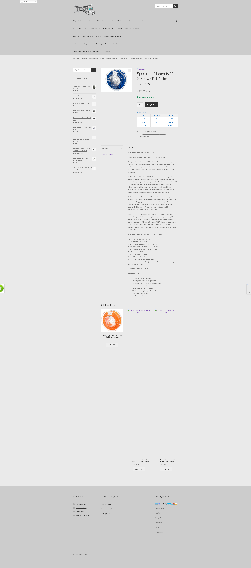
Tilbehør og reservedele (135, 21)
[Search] (175, 6)
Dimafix (115, 44)
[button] (129, 70)
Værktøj (107, 51)
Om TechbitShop (81, 508)
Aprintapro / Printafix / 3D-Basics (128, 28)
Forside (78, 59)
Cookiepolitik (105, 514)
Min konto (146, 6)
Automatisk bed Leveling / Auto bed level (87, 36)
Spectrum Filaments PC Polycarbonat (116, 59)
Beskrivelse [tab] (104, 148)
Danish (25, 1)
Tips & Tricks (80, 512)
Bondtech (93, 28)
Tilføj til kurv (151, 105)
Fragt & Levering (81, 504)
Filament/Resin (116, 21)
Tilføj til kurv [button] (112, 344)
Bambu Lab (107, 28)
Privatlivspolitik (106, 504)
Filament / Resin (86, 59)
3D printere (101, 21)
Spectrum (147, 136)
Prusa (115, 51)
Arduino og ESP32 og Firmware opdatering (87, 44)
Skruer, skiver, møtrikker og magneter (86, 51)
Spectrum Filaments (98, 59)
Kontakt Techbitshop (83, 515)
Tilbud (107, 44)
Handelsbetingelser (107, 509)
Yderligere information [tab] (108, 154)
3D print (76, 21)
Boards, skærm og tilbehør (113, 36)
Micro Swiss (77, 28)
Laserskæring (89, 21)
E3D (85, 28)
